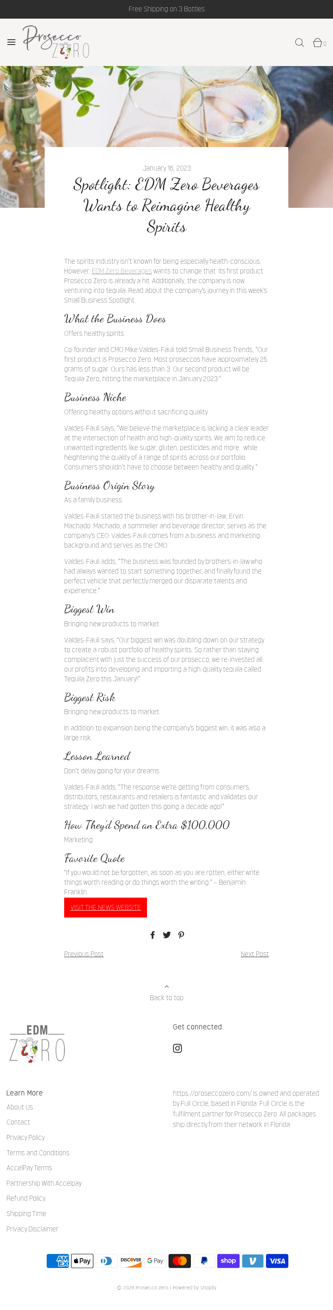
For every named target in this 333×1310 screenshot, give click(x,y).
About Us (19, 1107)
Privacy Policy (25, 1137)
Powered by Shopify (194, 1287)
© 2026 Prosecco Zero (143, 1287)
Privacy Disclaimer (32, 1229)
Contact (18, 1122)
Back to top (167, 998)
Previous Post (84, 954)
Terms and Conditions (37, 1153)
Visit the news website (105, 907)
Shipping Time (26, 1214)
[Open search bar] (299, 42)
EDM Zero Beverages (122, 271)
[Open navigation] (11, 42)
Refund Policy (25, 1198)
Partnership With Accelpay (44, 1183)
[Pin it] (180, 935)
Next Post (255, 954)
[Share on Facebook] (151, 935)
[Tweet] (166, 935)
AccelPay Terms (29, 1168)
